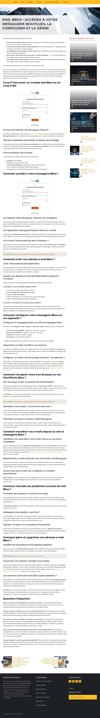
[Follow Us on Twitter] (73, 681)
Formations (39, 2)
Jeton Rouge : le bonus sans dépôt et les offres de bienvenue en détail (83, 103)
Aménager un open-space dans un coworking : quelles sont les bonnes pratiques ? (21, 662)
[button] (98, 2)
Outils (22, 2)
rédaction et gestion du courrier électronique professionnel (46, 452)
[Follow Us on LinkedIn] (80, 681)
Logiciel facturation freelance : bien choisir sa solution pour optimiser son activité (88, 171)
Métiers (16, 2)
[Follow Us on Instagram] (76, 681)
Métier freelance (41, 689)
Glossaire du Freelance (43, 697)
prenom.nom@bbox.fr (36, 134)
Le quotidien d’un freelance (52, 2)
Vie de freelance (41, 685)
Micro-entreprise (6, 2)
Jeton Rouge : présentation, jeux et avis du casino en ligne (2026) (83, 56)
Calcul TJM (65, 2)
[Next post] (67, 662)
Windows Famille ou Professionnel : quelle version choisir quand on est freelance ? (88, 149)
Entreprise (30, 2)
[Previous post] (3, 662)
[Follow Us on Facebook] (70, 681)
